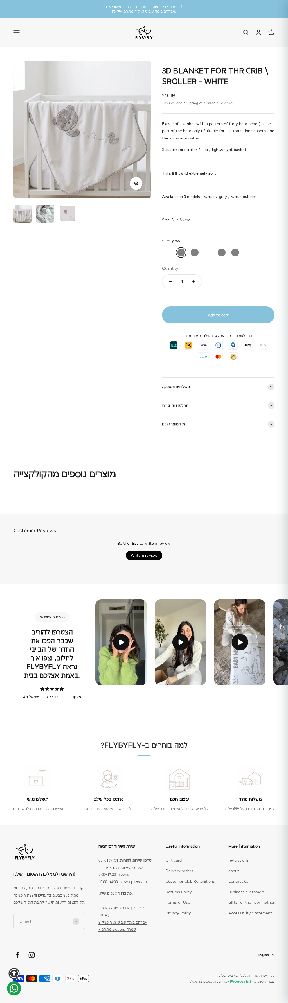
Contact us (238, 881)
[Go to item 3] (67, 214)
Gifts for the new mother (251, 902)
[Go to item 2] (45, 214)
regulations (238, 860)
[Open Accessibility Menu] (14, 973)
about (233, 871)
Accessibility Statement (250, 913)
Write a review (144, 555)
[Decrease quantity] (170, 281)
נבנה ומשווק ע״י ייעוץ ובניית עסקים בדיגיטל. (232, 982)
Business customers (246, 892)
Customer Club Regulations (190, 881)
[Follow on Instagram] (31, 955)
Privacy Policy (178, 913)
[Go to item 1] (23, 214)
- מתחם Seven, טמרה (117, 929)
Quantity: (170, 268)
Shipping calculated (199, 103)
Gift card (174, 860)
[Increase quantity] (193, 281)
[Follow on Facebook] (17, 955)
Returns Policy (179, 892)
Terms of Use (178, 902)
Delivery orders (179, 871)
